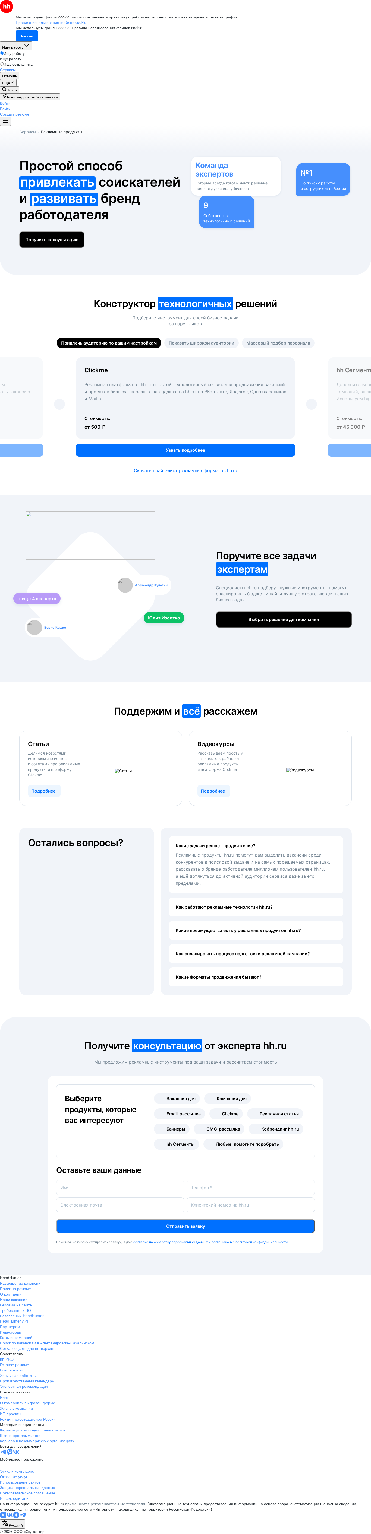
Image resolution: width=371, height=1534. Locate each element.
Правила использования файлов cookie (107, 27)
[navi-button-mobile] (5, 121)
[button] (5, 103)
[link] (9, 89)
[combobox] (12, 1524)
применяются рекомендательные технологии (105, 1503)
